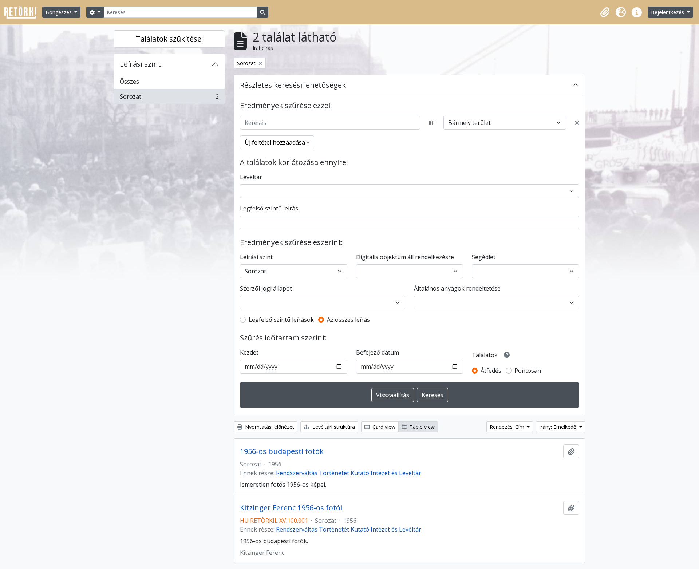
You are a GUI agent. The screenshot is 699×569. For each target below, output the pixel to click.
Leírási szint (140, 64)
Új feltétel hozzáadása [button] (275, 142)
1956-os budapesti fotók (282, 451)
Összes (129, 82)
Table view (421, 426)
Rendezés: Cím (508, 426)
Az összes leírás (348, 320)
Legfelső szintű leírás (269, 208)
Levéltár (251, 177)
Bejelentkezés (668, 12)
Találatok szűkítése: (169, 39)
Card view (383, 426)
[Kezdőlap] (23, 12)
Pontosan (527, 371)
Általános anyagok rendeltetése (457, 288)
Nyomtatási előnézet (269, 426)
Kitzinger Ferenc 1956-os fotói (291, 507)
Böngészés (59, 12)
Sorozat (169, 98)
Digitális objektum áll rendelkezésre (405, 257)
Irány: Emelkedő (558, 426)
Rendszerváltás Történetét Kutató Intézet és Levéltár (348, 473)
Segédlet (483, 257)
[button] (605, 12)
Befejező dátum (377, 352)
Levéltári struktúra (333, 426)
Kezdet (249, 352)
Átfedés (491, 371)
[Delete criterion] (577, 122)
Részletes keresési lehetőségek (293, 85)
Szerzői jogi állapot (266, 288)
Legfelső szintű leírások (281, 320)
